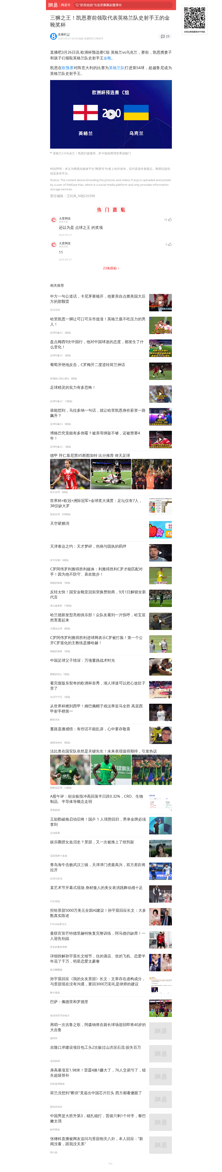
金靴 (107, 57)
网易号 (65, 5)
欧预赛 (68, 67)
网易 (53, 5)
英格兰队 (117, 67)
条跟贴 (110, 268)
